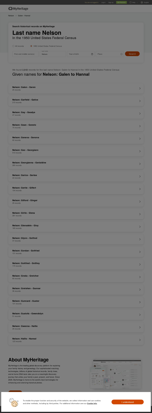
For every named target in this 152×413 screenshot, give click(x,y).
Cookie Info (92, 403)
